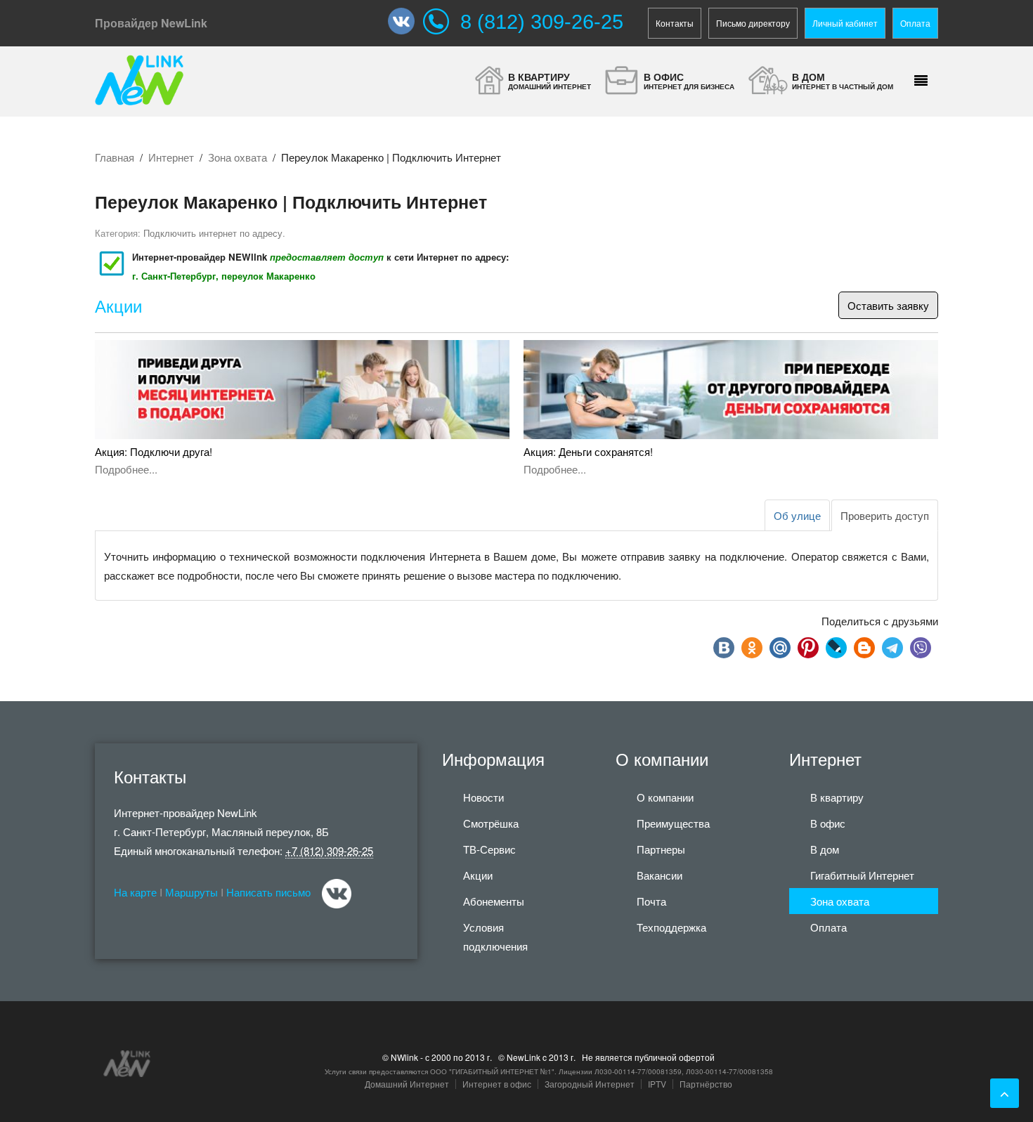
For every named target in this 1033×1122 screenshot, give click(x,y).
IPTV (657, 1084)
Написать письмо (268, 892)
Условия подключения (495, 936)
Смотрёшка (491, 823)
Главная (114, 157)
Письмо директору (753, 23)
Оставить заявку (888, 305)
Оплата (915, 23)
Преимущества (673, 823)
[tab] (884, 515)
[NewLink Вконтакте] (405, 21)
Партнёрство (706, 1084)
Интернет (171, 157)
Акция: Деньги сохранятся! (588, 451)
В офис (827, 823)
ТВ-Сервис (489, 849)
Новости (483, 797)
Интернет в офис (496, 1084)
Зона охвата (237, 157)
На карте (135, 892)
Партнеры (661, 849)
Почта (651, 901)
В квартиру (837, 797)
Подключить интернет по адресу (212, 233)
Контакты (675, 23)
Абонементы (493, 901)
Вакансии (659, 875)
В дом (824, 849)
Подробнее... (126, 469)
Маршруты (191, 892)
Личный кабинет (845, 23)
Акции (118, 306)
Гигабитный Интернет (862, 875)
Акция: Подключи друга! (153, 451)
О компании (665, 797)
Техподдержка (671, 927)
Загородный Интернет (590, 1084)
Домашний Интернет (407, 1084)
